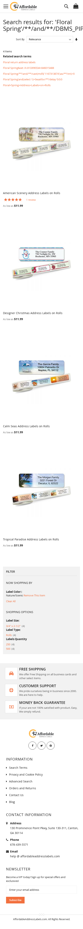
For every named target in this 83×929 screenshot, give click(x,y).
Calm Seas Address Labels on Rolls (26, 426)
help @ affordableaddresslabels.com (35, 856)
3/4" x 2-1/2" (15, 626)
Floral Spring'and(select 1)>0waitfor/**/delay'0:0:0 (32, 79)
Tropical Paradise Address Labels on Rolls (31, 539)
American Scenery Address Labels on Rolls (31, 193)
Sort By (20, 39)
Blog (12, 802)
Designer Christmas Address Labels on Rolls (32, 313)
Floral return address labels (19, 62)
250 (10, 644)
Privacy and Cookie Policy (26, 774)
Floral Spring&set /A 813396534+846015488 (28, 68)
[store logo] (23, 6)
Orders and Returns (22, 788)
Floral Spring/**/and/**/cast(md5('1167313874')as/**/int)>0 (39, 74)
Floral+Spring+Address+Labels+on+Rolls (27, 85)
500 (10, 649)
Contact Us (16, 795)
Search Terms (18, 768)
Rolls (11, 635)
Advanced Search (20, 781)
